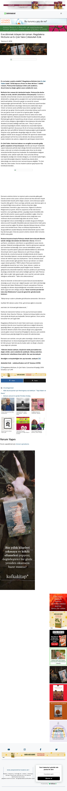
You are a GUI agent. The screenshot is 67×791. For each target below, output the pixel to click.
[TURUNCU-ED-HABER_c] (33, 24)
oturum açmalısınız (22, 444)
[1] (1, 367)
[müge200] (58, 647)
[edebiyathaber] (33, 31)
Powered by (44, 783)
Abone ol (48, 778)
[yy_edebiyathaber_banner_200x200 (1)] (58, 628)
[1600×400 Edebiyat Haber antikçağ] (23, 54)
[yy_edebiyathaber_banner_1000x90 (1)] (23, 377)
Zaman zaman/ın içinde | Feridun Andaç (16, 396)
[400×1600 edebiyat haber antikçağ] (17, 589)
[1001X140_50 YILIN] (34, 9)
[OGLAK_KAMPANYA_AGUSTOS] (58, 701)
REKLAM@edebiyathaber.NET (18, 770)
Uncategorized (8, 388)
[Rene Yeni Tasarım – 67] (58, 741)
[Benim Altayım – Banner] (58, 719)
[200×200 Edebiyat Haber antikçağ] (58, 683)
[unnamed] (58, 610)
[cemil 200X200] (58, 665)
